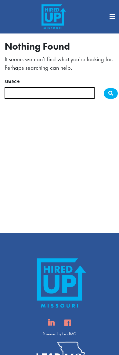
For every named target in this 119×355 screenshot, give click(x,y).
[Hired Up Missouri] (53, 16)
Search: (12, 81)
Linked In (51, 324)
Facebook (68, 324)
